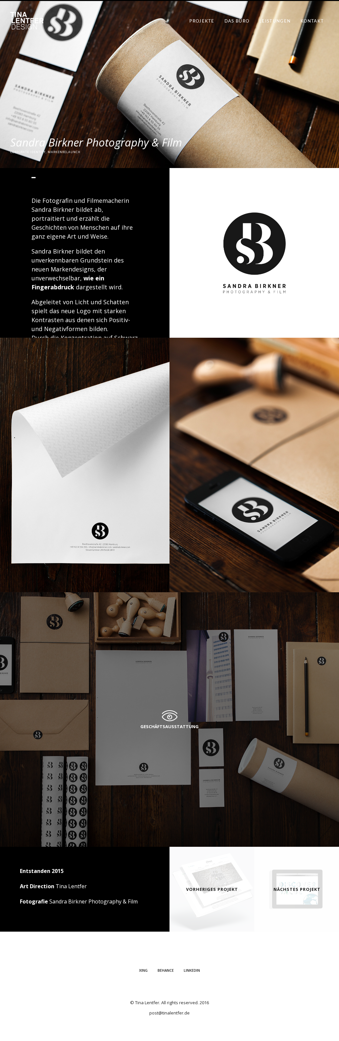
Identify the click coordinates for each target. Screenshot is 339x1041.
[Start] (26, 24)
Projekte (201, 21)
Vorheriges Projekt (212, 889)
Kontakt (312, 21)
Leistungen (275, 21)
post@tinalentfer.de (169, 1013)
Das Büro (236, 21)
